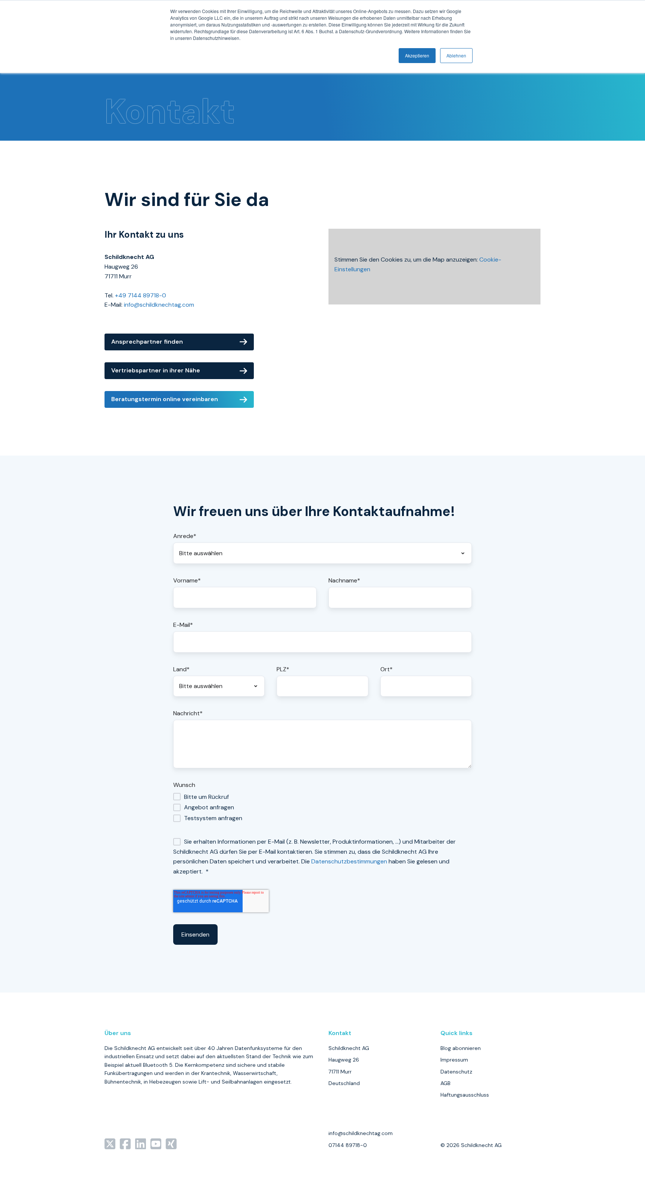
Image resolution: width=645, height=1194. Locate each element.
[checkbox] (322, 807)
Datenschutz (456, 1071)
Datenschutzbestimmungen (349, 861)
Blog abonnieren (460, 1048)
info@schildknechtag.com (159, 305)
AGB (445, 1083)
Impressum (454, 1059)
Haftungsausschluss (464, 1094)
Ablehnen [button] (456, 55)
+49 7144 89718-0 (140, 295)
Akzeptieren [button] (417, 55)
